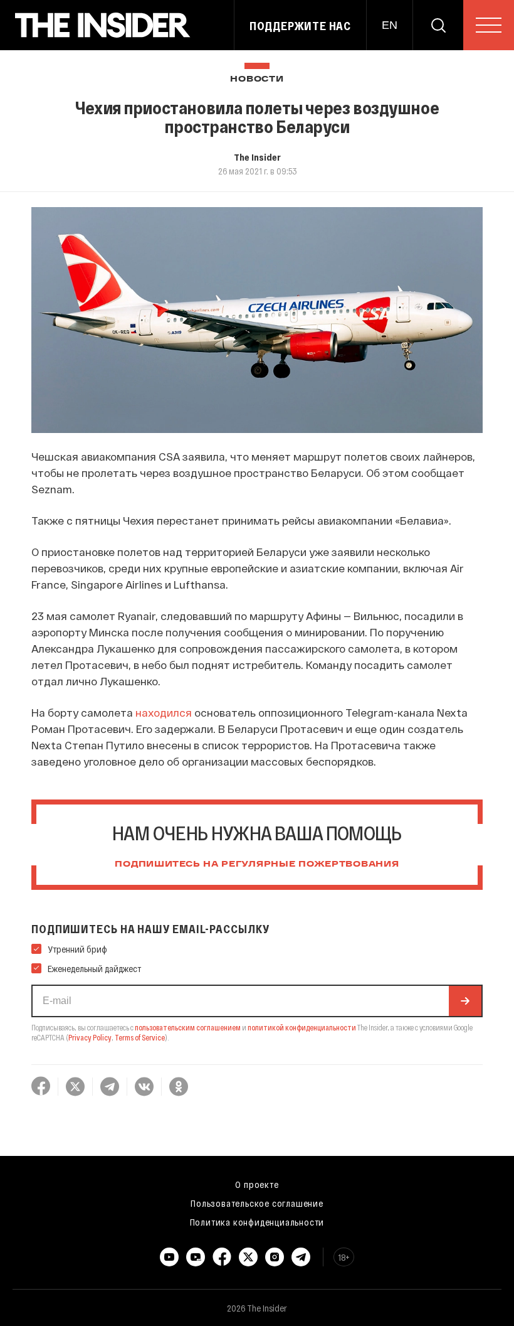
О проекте (256, 1184)
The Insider (257, 157)
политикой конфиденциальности (302, 1027)
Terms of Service (140, 1037)
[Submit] (465, 1001)
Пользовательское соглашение (257, 1203)
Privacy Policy (90, 1037)
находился (163, 712)
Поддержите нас (300, 26)
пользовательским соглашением (188, 1027)
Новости (256, 79)
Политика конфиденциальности (257, 1221)
